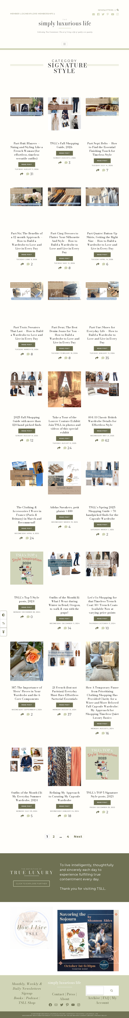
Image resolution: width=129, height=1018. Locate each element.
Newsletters (105, 10)
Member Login (18, 13)
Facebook (98, 14)
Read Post (27, 164)
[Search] (111, 990)
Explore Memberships (40, 13)
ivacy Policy (102, 1015)
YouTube (112, 14)
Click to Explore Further (31, 883)
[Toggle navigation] (64, 44)
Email (93, 14)
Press (71, 994)
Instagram (117, 14)
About (64, 998)
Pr (96, 1015)
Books (18, 997)
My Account (106, 1000)
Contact (58, 994)
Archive (94, 997)
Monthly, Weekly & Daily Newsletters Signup (27, 988)
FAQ (106, 997)
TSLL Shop (26, 1002)
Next (78, 836)
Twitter (103, 14)
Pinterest (108, 14)
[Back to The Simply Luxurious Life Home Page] (64, 26)
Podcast (32, 997)
